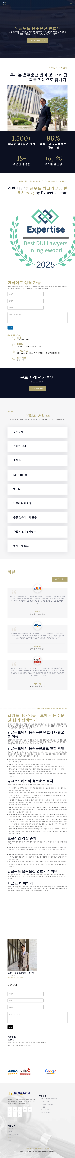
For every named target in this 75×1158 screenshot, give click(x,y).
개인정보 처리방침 (37, 1148)
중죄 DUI (18, 460)
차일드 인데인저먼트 (24, 531)
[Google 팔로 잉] (15, 1114)
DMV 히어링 (20, 474)
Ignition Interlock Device (49, 1098)
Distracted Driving (46, 1110)
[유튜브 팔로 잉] (25, 1109)
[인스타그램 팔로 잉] (15, 1109)
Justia (11, 1137)
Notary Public (45, 1113)
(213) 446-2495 (37, 388)
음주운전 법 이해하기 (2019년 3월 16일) (19, 1045)
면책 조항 (46, 1148)
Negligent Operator (47, 1104)
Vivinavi (11, 1128)
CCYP (11, 1131)
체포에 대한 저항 (22, 503)
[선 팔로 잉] (20, 1114)
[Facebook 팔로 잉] (10, 1109)
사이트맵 (28, 1148)
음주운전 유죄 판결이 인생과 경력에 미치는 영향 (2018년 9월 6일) (27, 1042)
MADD (43, 1107)
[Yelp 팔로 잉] (10, 1114)
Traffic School (45, 1101)
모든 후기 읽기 (59, 579)
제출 (10, 327)
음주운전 (18, 431)
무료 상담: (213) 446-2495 (15, 977)
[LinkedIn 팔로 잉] (30, 1109)
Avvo (11, 1140)
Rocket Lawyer (14, 1134)
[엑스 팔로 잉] (20, 1109)
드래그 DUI (19, 445)
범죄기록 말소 (21, 545)
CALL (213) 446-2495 (37, 40)
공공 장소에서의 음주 (25, 517)
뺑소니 (17, 489)
